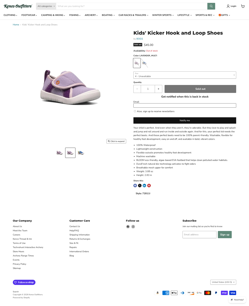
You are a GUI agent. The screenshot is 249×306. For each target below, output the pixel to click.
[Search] (211, 6)
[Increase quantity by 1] (158, 89)
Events (16, 259)
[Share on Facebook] (135, 185)
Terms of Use (19, 243)
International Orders (79, 251)
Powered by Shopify (21, 297)
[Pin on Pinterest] (149, 185)
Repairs (73, 247)
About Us (17, 226)
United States (222, 282)
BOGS (139, 38)
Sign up (224, 234)
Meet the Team (20, 230)
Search (16, 291)
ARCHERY (90, 15)
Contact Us (74, 226)
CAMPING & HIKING (52, 15)
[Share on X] (140, 185)
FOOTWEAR (28, 15)
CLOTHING (10, 15)
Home (16, 24)
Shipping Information (79, 234)
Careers (16, 234)
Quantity (137, 82)
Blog (71, 255)
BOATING (107, 15)
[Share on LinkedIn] (144, 185)
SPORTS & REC (204, 15)
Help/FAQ (74, 230)
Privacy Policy (19, 264)
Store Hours (18, 251)
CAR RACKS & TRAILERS (133, 15)
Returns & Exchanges (79, 238)
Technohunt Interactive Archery (28, 247)
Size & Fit (73, 243)
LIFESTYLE (184, 15)
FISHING (74, 15)
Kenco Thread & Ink (22, 238)
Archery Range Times (23, 255)
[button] (60, 153)
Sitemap (17, 268)
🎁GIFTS (223, 15)
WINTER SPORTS (162, 15)
